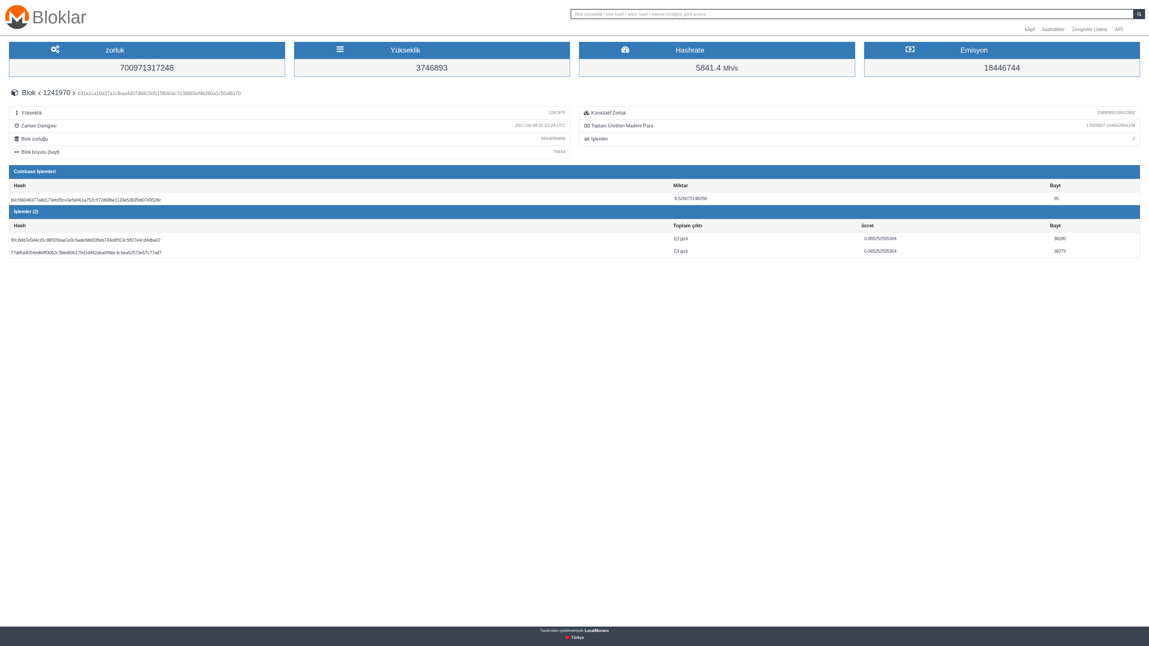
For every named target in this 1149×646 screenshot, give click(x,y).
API (1119, 29)
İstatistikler (1053, 29)
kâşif (1030, 29)
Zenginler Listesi (1089, 29)
